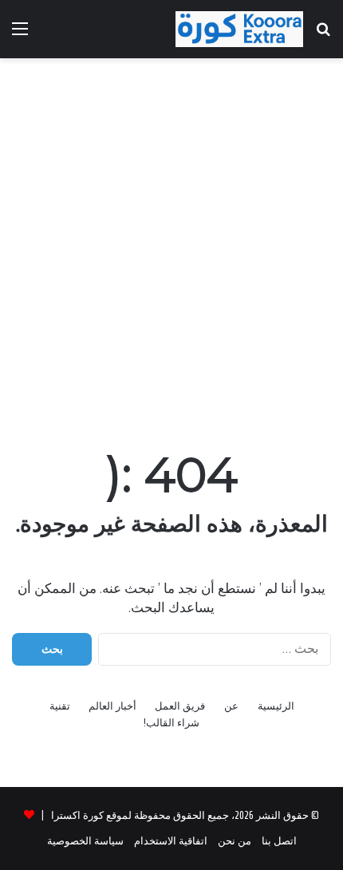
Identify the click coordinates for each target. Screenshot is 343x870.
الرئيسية (276, 706)
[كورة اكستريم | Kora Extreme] (239, 29)
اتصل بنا (279, 841)
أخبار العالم (112, 706)
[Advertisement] (171, 245)
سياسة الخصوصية (85, 841)
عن (231, 706)
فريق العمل (180, 706)
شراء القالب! (171, 723)
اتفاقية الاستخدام (170, 841)
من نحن (234, 841)
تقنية (59, 706)
